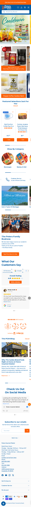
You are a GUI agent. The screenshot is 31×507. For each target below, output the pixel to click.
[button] (25, 7)
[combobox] (15, 11)
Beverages (7, 167)
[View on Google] (5, 290)
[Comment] (6, 411)
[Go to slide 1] (13, 42)
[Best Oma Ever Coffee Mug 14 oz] (8, 116)
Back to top (15, 438)
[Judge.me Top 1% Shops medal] (23, 326)
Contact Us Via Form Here (9, 457)
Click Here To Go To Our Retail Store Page (15, 2)
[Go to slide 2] (15, 42)
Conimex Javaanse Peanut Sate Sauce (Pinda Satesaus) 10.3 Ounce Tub (22, 127)
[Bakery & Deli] (21, 159)
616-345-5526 (6, 465)
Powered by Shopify (19, 503)
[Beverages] (8, 159)
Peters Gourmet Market (10, 503)
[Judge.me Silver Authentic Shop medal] (15, 326)
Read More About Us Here (10, 254)
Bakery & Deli (21, 167)
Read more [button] (7, 301)
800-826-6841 (6, 461)
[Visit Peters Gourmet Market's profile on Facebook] (4, 407)
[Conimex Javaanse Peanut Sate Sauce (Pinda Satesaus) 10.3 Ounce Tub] (22, 116)
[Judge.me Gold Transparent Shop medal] (8, 326)
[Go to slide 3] (17, 42)
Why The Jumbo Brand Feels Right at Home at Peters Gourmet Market (13, 362)
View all (15, 105)
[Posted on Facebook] (27, 407)
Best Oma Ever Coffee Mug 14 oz (8, 125)
